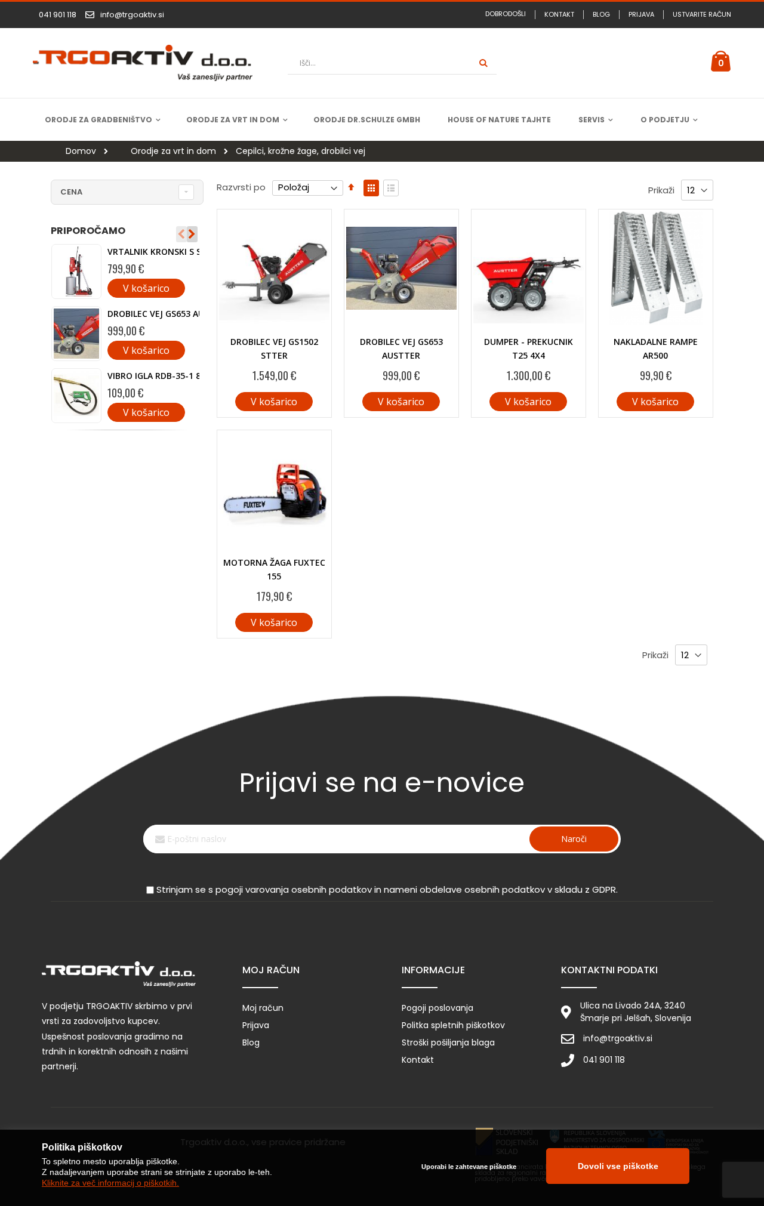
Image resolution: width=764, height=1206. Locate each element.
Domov (79, 151)
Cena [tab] (71, 192)
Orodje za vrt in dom (172, 151)
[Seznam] (391, 188)
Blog (601, 14)
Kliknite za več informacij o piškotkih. (110, 1183)
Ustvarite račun (702, 14)
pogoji (229, 889)
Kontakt (559, 14)
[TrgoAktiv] (142, 63)
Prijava (641, 14)
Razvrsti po (241, 187)
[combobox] (392, 63)
